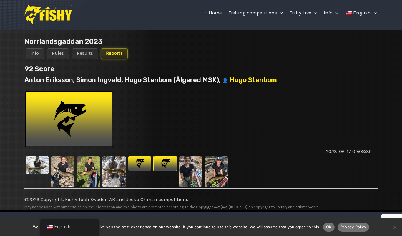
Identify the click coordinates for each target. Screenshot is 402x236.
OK (329, 227)
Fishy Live (300, 13)
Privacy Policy (353, 227)
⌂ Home (213, 13)
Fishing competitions (252, 13)
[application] (280, 13)
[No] (395, 227)
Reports (114, 53)
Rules (58, 53)
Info (328, 13)
